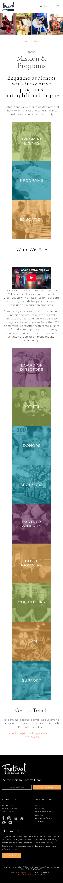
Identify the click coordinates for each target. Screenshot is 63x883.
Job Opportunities (43, 811)
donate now (11, 855)
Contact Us (39, 808)
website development (28, 874)
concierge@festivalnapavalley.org (30, 733)
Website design (19, 872)
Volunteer (39, 821)
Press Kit (38, 815)
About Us (38, 805)
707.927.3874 (32, 737)
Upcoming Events (43, 818)
